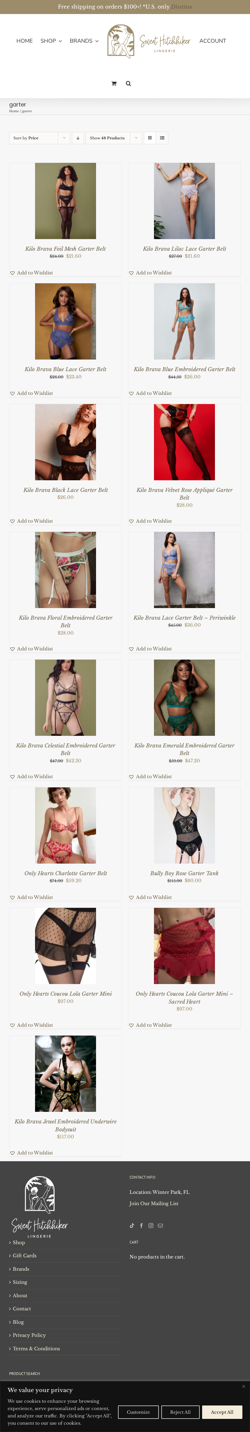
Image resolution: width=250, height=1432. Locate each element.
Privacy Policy (29, 1335)
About (20, 1295)
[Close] (243, 1386)
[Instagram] (150, 1225)
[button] (128, 83)
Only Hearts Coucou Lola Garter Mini (66, 994)
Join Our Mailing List (154, 1203)
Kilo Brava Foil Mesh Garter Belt (65, 249)
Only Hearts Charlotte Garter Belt (65, 873)
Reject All (180, 1412)
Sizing (20, 1282)
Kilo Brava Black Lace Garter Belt (65, 490)
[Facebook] (141, 1225)
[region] (125, 1406)
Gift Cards (25, 1255)
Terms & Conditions (36, 1348)
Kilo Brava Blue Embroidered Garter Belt (184, 369)
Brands (21, 1269)
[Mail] (160, 1225)
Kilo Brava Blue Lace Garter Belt (65, 369)
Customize (138, 1412)
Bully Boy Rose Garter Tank (184, 873)
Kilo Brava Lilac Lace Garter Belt (184, 249)
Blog (18, 1322)
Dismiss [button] (181, 7)
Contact (22, 1309)
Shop (19, 1242)
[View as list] (162, 138)
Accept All (222, 1412)
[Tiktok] (132, 1225)
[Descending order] (78, 138)
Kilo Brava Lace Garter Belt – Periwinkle (185, 618)
